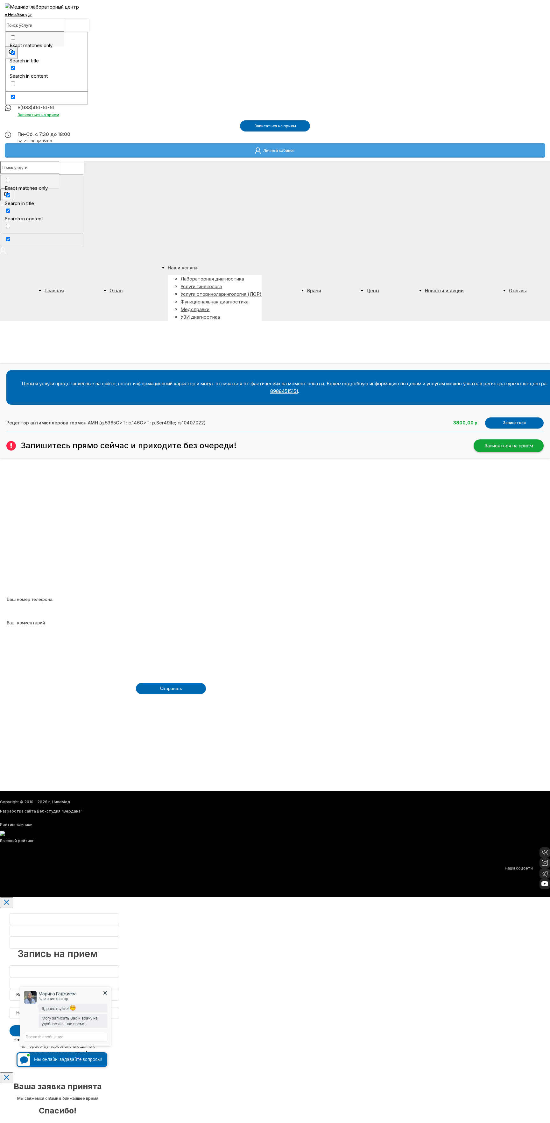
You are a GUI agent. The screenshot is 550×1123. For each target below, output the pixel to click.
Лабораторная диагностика (212, 279)
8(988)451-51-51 (36, 107)
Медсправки (194, 309)
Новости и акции (444, 290)
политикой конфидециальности (105, 703)
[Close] (6, 902)
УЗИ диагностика (200, 317)
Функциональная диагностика (214, 302)
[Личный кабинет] (3, 252)
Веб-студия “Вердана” (59, 811)
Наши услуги (182, 267)
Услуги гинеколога (201, 286)
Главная (54, 290)
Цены (373, 290)
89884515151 (284, 391)
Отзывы (518, 290)
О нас (116, 290)
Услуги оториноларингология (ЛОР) (221, 294)
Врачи (314, 290)
